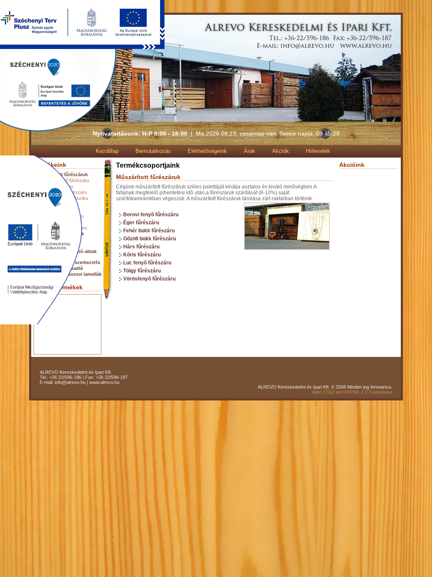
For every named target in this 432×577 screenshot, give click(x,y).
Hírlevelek (318, 151)
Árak (249, 151)
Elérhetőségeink (207, 151)
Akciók (280, 151)
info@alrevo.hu (70, 382)
